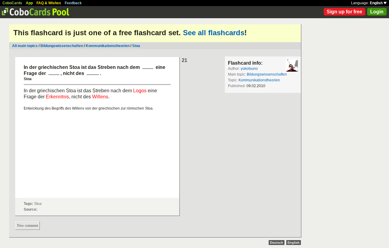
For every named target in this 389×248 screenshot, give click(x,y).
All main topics (25, 46)
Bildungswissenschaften (61, 46)
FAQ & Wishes (48, 3)
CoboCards (12, 3)
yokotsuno (249, 68)
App (29, 3)
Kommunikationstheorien (107, 46)
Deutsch (276, 242)
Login (377, 11)
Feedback (73, 3)
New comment (27, 225)
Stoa (136, 46)
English (377, 3)
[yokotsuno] (292, 65)
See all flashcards (213, 33)
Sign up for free (344, 11)
